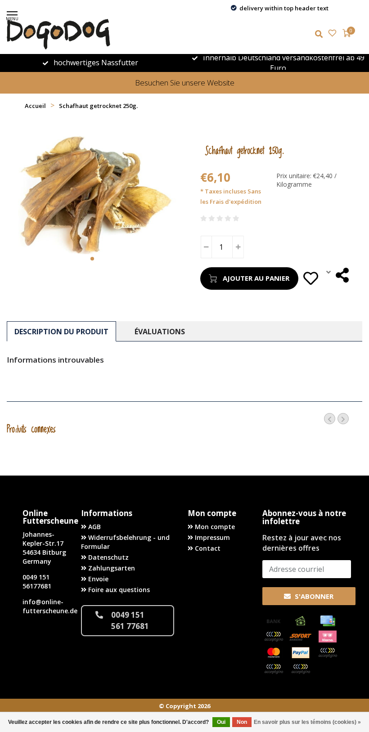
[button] (92, 258)
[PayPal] (300, 653)
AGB (93, 526)
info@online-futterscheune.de (49, 606)
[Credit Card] (327, 621)
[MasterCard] (273, 653)
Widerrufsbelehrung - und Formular (125, 542)
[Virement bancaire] (273, 621)
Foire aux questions (118, 589)
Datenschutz (107, 557)
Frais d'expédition (235, 202)
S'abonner (313, 596)
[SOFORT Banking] (300, 636)
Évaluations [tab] (160, 332)
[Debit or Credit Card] (273, 636)
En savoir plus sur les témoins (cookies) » (307, 722)
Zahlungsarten (110, 568)
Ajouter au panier (256, 278)
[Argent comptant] (300, 621)
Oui (221, 722)
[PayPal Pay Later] (273, 669)
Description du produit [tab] (61, 332)
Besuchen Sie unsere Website (184, 82)
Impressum (211, 537)
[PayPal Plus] (300, 669)
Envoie (97, 579)
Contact (206, 548)
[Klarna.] (327, 636)
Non (242, 722)
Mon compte (214, 526)
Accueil (35, 106)
